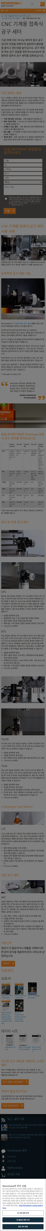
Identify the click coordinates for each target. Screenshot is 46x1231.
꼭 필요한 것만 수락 (22, 1220)
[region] (23, 1205)
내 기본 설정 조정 (23, 1213)
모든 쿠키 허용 (23, 1226)
